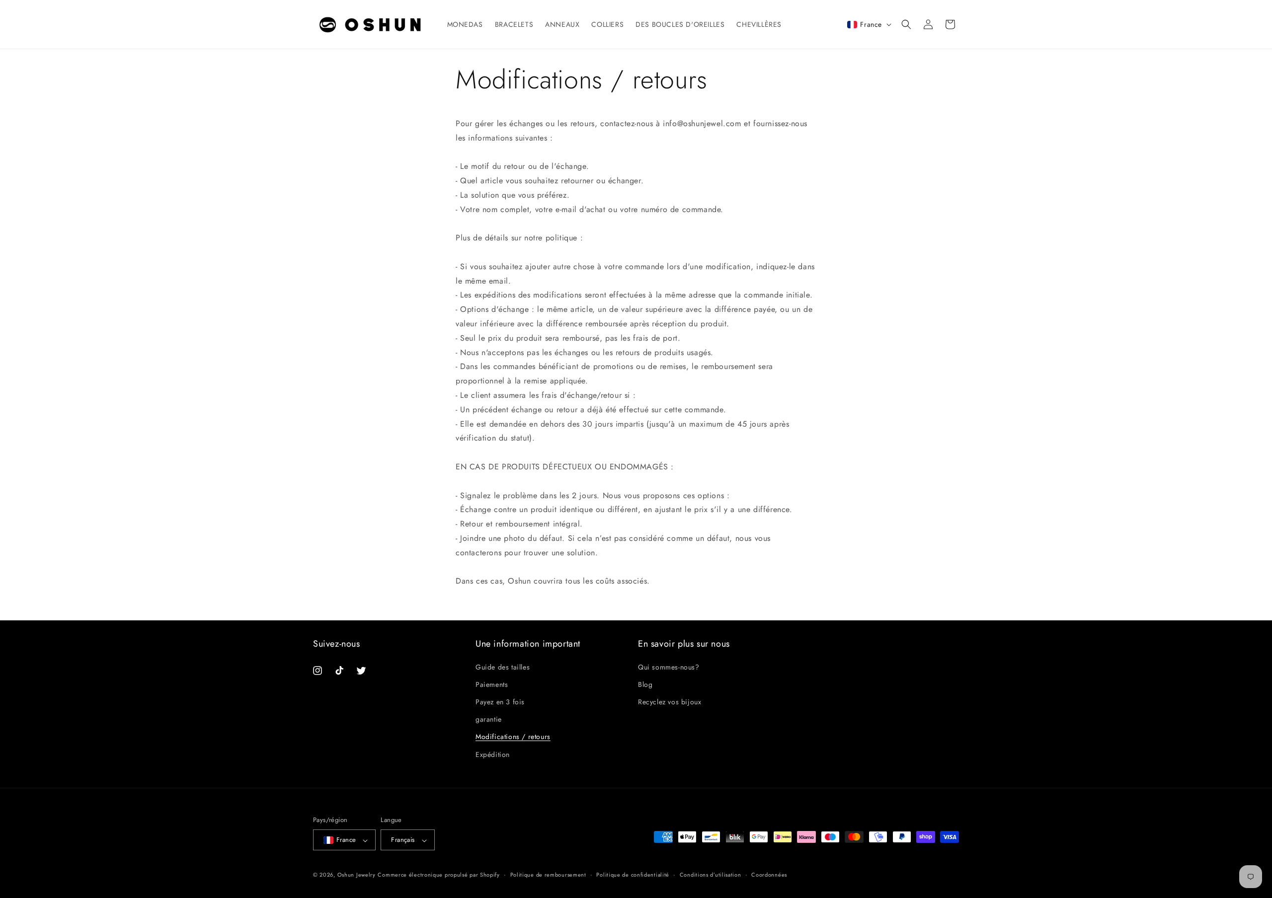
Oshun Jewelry (356, 875)
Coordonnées (769, 875)
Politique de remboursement (548, 875)
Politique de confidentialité (632, 875)
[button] (906, 24)
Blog (645, 684)
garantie (489, 719)
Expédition (493, 754)
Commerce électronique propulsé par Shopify (438, 875)
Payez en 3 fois (500, 702)
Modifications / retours (513, 737)
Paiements (492, 684)
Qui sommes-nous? (669, 667)
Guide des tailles (503, 667)
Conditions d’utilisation (710, 875)
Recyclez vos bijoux (669, 702)
